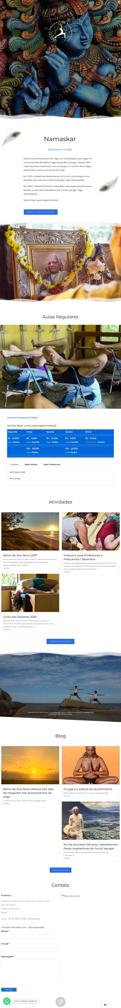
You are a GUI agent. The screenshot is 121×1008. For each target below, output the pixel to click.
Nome (5, 931)
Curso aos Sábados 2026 (20, 616)
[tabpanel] (60, 476)
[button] (119, 2)
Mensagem (8, 956)
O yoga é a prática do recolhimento (88, 789)
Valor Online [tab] (31, 464)
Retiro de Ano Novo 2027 (20, 555)
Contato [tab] (14, 464)
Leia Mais (6, 568)
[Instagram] (61, 1002)
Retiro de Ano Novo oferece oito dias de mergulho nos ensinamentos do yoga (28, 792)
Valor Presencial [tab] (51, 464)
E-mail (5, 944)
